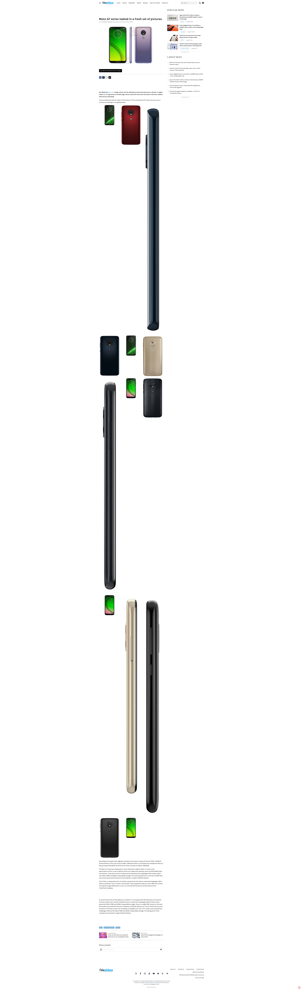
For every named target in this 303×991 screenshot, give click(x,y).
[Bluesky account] (158, 973)
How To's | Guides (155, 3)
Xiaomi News (185, 48)
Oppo (182, 21)
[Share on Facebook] (100, 77)
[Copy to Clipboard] (109, 77)
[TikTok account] (149, 973)
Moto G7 (111, 92)
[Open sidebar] (100, 3)
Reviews (145, 3)
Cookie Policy (200, 969)
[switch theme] (200, 3)
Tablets (139, 3)
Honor (183, 32)
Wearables (132, 3)
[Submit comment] (161, 949)
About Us (173, 969)
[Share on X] (103, 77)
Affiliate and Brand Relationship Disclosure (191, 975)
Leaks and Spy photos (109, 927)
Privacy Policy (190, 969)
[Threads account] (162, 973)
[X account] (136, 973)
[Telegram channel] (167, 973)
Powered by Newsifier (151, 987)
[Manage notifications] (299, 987)
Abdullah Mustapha (107, 22)
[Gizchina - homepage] (108, 3)
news (101, 927)
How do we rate (199, 977)
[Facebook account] (140, 973)
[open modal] (203, 3)
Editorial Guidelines (198, 972)
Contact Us (165, 3)
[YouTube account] (154, 973)
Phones (124, 3)
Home (118, 3)
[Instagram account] (145, 973)
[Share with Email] (106, 77)
